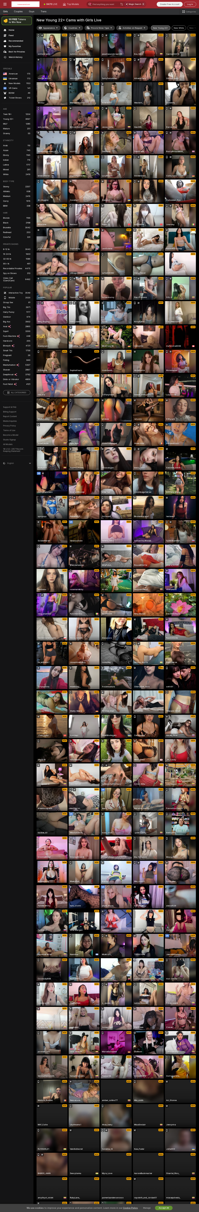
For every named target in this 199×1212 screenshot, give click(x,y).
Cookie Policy (130, 1208)
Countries (72, 28)
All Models (8, 444)
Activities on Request (132, 28)
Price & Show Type (100, 28)
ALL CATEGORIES (18, 392)
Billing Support (9, 412)
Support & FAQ (9, 407)
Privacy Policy (9, 426)
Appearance (49, 28)
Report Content (10, 416)
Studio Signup (9, 440)
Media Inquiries (10, 421)
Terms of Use (9, 430)
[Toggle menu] (5, 4)
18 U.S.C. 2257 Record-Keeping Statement (13, 450)
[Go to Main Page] (25, 4)
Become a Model (10, 435)
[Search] (122, 4)
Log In (190, 4)
